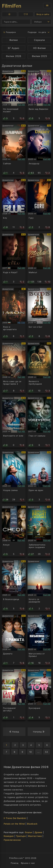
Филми (13, 40)
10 (30, 752)
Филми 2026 (13, 56)
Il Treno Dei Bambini (15, 818)
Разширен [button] (11, 32)
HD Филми (39, 48)
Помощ (14, 863)
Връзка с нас (28, 863)
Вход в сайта (42, 14)
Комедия (9, 836)
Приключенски (12, 840)
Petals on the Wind (14, 824)
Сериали (39, 40)
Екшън (28, 832)
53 (46, 752)
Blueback (32, 824)
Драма (38, 832)
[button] (9, 14)
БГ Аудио (13, 48)
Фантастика (35, 836)
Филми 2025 (39, 56)
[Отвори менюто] (47, 5)
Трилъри (21, 836)
